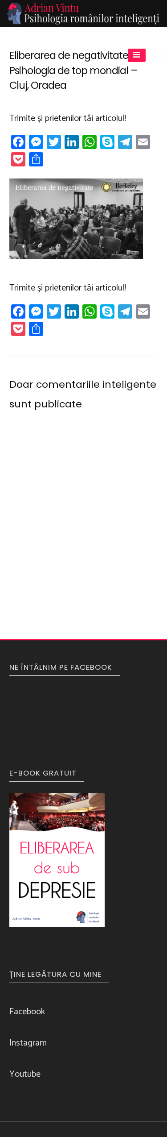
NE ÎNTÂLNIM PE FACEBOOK (60, 667)
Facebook (27, 1011)
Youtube (25, 1074)
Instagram (28, 1043)
